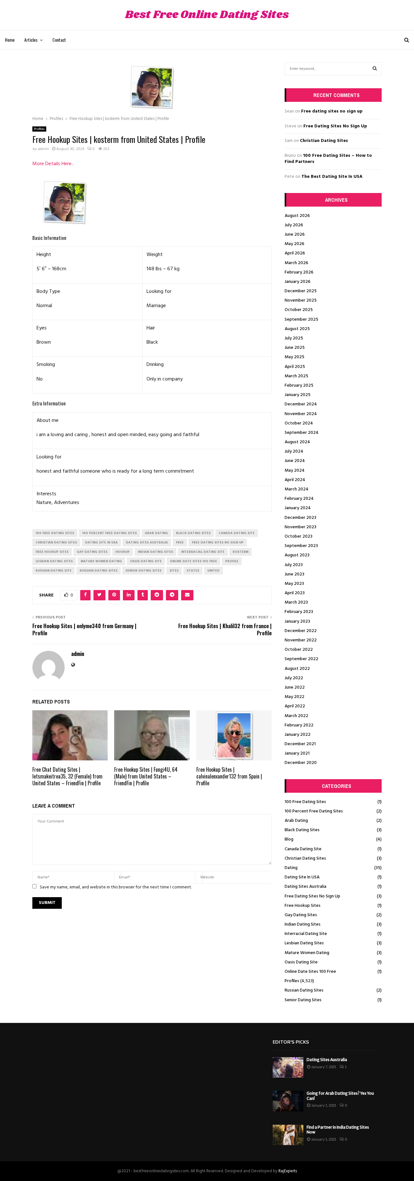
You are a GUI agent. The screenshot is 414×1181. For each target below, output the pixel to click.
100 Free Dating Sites (305, 802)
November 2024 (301, 414)
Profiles (39, 129)
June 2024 (295, 461)
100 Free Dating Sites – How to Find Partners (328, 159)
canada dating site (237, 533)
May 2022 (294, 697)
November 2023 (300, 527)
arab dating (156, 533)
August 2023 (297, 555)
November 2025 (301, 300)
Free (180, 542)
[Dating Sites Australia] (288, 1067)
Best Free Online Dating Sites (207, 15)
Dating (291, 868)
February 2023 (299, 612)
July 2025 (294, 338)
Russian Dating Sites (304, 990)
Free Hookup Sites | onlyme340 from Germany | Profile (84, 629)
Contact (59, 39)
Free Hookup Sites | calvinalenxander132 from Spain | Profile (229, 776)
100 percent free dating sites (109, 533)
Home (10, 39)
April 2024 (295, 480)
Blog (289, 839)
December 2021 (300, 744)
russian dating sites (98, 570)
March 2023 (296, 602)
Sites (174, 570)
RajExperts (287, 1171)
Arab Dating (296, 820)
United (213, 570)
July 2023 (294, 565)
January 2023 (297, 621)
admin (43, 149)
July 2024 (294, 451)
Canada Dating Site (303, 849)
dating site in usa (101, 542)
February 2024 (299, 498)
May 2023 (294, 583)
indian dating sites (155, 551)
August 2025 (297, 329)
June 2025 (295, 347)
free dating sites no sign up (218, 542)
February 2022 (299, 725)
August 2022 (297, 668)
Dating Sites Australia (305, 886)
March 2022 (296, 716)
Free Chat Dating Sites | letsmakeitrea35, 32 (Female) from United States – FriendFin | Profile (67, 776)
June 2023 (294, 574)
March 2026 (296, 263)
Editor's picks (291, 1042)
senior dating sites (143, 570)
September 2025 (301, 319)
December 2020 (301, 763)
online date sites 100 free (193, 561)
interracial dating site (202, 551)
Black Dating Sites (302, 830)
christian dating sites (56, 542)
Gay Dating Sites (301, 915)
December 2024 (301, 404)
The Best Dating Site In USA (332, 176)
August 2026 (297, 216)
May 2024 (295, 470)
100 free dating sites (55, 533)
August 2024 (297, 442)
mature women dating (101, 561)
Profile (231, 561)
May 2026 (294, 244)
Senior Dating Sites (303, 1000)
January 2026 (297, 281)
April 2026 (295, 253)
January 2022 (297, 734)
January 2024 (298, 508)
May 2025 (294, 357)
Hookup (122, 551)
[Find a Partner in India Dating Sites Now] (288, 1135)
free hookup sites (52, 551)
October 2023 (298, 536)
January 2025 (297, 395)
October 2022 (299, 649)
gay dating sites (92, 551)
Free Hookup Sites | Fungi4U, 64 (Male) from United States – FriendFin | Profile (146, 776)
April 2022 (295, 706)
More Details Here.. (52, 164)
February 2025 (299, 385)
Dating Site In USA (302, 877)
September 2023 (301, 546)
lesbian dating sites (54, 561)
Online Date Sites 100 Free (310, 971)
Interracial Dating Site (306, 934)
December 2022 (301, 631)
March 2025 (296, 376)
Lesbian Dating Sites (304, 943)
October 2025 (299, 310)
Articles (31, 39)
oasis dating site (146, 561)
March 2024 (297, 489)
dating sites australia (147, 542)
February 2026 (299, 272)
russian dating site (53, 570)
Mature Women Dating (307, 953)
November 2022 (301, 640)
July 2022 (294, 678)
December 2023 (300, 517)
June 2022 (295, 687)
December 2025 (301, 291)
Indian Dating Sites (303, 924)
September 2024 (302, 432)
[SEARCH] (375, 68)
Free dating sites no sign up (332, 111)
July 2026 (294, 225)
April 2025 (295, 366)
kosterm (240, 551)
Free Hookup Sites (303, 905)
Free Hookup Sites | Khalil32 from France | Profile (225, 629)
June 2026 (295, 234)
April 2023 (295, 593)
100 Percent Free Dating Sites (314, 811)
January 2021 (297, 753)
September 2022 (301, 659)
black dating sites (193, 533)
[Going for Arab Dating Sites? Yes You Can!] (288, 1101)
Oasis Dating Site (301, 962)
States (193, 570)
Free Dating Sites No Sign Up (335, 126)
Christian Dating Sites (324, 141)
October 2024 (299, 423)
